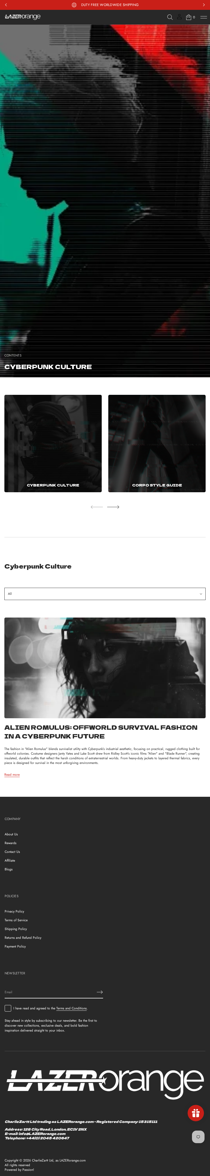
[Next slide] (113, 507)
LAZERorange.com (73, 1160)
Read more (12, 774)
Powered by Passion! (19, 1170)
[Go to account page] (179, 18)
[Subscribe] (100, 992)
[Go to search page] (170, 17)
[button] (170, 17)
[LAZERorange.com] (23, 17)
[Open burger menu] (203, 17)
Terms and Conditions (71, 1008)
